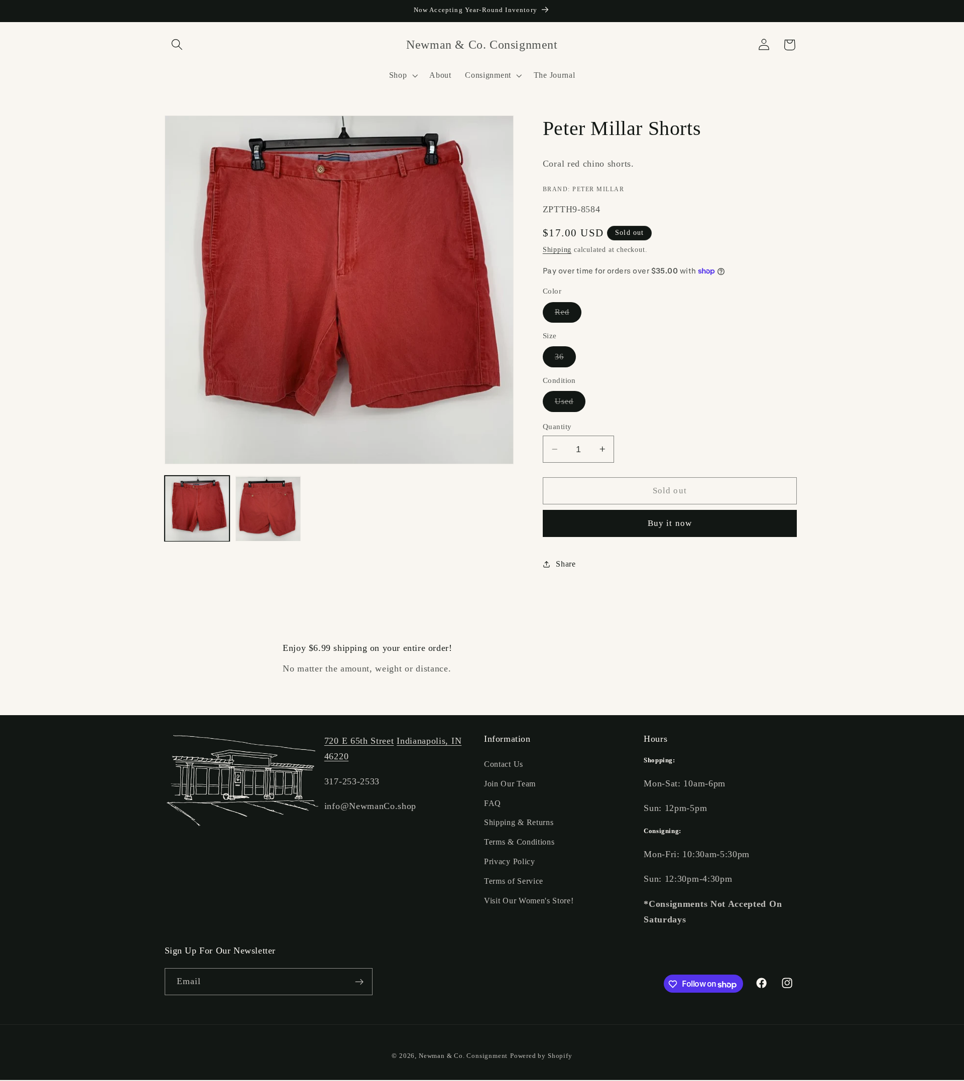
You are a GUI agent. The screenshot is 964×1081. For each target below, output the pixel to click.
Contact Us (503, 764)
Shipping (557, 249)
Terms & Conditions (519, 842)
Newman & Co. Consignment (463, 1056)
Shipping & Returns (518, 823)
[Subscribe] (359, 982)
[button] (177, 45)
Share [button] (565, 564)
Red (568, 314)
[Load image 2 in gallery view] (268, 509)
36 (565, 359)
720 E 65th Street (359, 741)
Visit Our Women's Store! (529, 900)
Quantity (557, 427)
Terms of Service (513, 881)
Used (570, 404)
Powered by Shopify (541, 1056)
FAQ (492, 803)
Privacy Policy (509, 862)
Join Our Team (510, 783)
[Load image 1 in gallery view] (197, 509)
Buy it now (670, 523)
